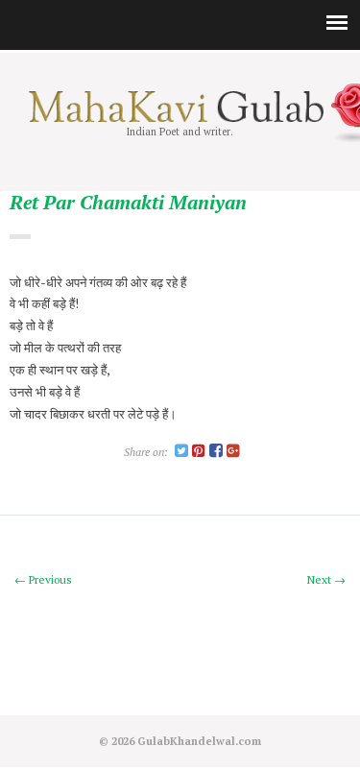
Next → (326, 579)
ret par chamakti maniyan (128, 203)
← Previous (43, 579)
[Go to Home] (180, 118)
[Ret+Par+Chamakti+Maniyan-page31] (181, 452)
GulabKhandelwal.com (199, 741)
